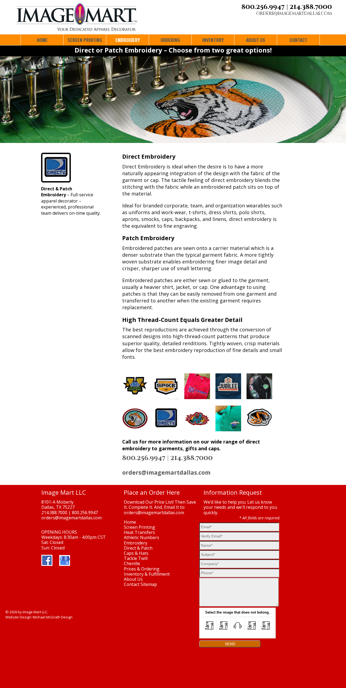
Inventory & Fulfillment (147, 574)
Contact (131, 584)
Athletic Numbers (141, 537)
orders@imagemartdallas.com (294, 14)
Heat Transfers (139, 532)
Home (130, 522)
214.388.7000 (311, 7)
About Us (133, 579)
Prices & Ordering (141, 569)
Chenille (132, 563)
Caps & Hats (136, 553)
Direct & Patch (138, 548)
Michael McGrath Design (52, 617)
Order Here (164, 492)
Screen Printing (139, 527)
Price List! (164, 502)
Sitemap (149, 584)
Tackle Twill (136, 558)
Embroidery (135, 543)
